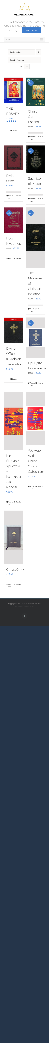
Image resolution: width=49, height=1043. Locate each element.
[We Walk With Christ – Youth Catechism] (35, 418)
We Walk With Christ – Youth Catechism (36, 461)
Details (14, 130)
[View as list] (26, 66)
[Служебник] (13, 537)
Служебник (15, 569)
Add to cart (32, 138)
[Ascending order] (38, 52)
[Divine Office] (13, 157)
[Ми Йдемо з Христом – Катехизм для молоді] (13, 421)
